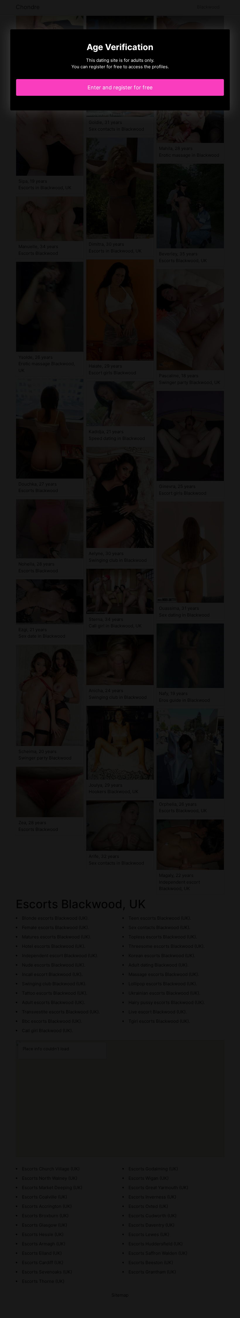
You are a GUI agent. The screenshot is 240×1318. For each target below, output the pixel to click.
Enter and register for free (120, 87)
